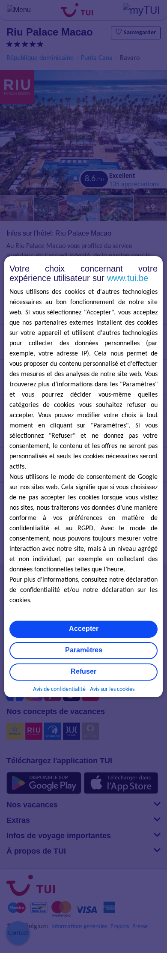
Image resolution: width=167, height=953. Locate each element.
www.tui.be (127, 278)
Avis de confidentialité (59, 689)
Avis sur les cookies (112, 689)
